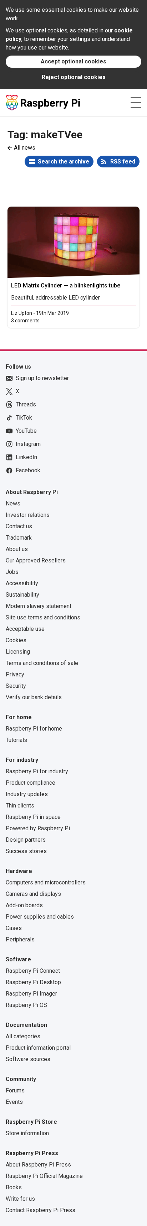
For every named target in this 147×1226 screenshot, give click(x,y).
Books (14, 1187)
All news (24, 147)
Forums (15, 1090)
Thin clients (20, 805)
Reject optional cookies (74, 77)
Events (14, 1101)
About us (17, 549)
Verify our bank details (34, 697)
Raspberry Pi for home (34, 728)
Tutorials (16, 740)
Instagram (28, 444)
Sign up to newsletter (42, 378)
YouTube (26, 430)
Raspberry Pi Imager (31, 993)
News (13, 503)
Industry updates (27, 794)
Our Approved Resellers (36, 560)
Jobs (12, 571)
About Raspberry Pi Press (38, 1164)
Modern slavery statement (38, 606)
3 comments (25, 320)
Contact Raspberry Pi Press (40, 1210)
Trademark (19, 537)
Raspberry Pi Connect (33, 970)
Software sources (28, 1059)
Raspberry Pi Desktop (33, 982)
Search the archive (63, 161)
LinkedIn (26, 457)
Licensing (18, 651)
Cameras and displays (33, 893)
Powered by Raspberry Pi (38, 828)
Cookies (16, 640)
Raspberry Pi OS (26, 1005)
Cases (14, 928)
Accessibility (22, 583)
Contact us (19, 526)
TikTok (24, 417)
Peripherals (20, 939)
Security (16, 685)
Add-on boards (24, 905)
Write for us (20, 1198)
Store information (27, 1133)
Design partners (26, 839)
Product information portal (38, 1047)
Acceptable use (25, 628)
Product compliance (30, 782)
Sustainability (22, 594)
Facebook (28, 470)
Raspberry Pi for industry (37, 771)
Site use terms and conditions (43, 617)
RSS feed (122, 161)
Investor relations (28, 514)
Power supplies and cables (40, 916)
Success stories (26, 851)
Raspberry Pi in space (33, 817)
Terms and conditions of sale (42, 663)
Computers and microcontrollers (46, 882)
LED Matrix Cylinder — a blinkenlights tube (65, 285)
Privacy (15, 674)
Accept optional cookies (73, 61)
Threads (26, 404)
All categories (23, 1036)
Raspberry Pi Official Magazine (44, 1176)
